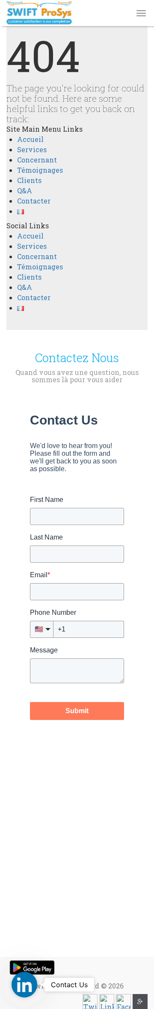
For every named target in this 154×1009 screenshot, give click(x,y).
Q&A (24, 190)
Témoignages (40, 169)
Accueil (30, 139)
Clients (29, 180)
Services (32, 149)
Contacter (33, 200)
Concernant (37, 159)
